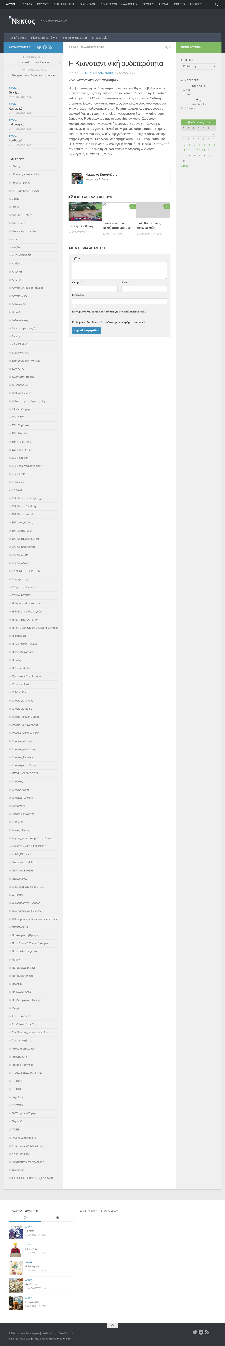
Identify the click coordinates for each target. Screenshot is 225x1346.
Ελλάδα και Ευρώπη (24, 506)
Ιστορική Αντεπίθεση (24, 765)
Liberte (16, 206)
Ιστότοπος (78, 294)
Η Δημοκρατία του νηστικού (27, 603)
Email (125, 282)
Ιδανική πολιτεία (21, 684)
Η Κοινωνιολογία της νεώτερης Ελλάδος (35, 627)
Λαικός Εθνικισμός (22, 830)
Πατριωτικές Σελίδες (23, 967)
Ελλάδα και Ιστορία (23, 514)
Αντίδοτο (17, 263)
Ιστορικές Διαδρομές (24, 749)
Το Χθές (14, 92)
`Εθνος (16, 166)
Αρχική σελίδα (17, 37)
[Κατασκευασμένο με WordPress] (32, 1339)
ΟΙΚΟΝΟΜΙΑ (88, 4)
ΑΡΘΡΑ (11, 4)
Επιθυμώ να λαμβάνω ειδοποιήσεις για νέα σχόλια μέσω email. (109, 311)
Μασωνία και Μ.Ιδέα (23, 862)
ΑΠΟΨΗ (164, 4)
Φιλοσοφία (18, 1170)
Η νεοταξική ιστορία (23, 652)
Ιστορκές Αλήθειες (22, 797)
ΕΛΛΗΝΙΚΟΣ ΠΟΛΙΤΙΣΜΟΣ (28, 571)
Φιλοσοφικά (17, 124)
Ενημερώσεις (20, 579)
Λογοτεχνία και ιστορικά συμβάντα (32, 838)
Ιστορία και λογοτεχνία (25, 724)
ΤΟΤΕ (15, 1129)
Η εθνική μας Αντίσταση (25, 619)
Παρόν (16, 959)
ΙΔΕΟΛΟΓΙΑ (19, 692)
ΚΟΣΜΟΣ (43, 4)
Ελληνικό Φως (20, 563)
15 (208, 144)
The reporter (19, 223)
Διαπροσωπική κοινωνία (26, 360)
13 (198, 144)
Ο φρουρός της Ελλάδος (26, 903)
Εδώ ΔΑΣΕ (18, 417)
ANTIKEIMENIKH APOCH (25, 190)
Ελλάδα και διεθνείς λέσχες (27, 498)
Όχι (188, 94)
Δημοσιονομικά (21, 352)
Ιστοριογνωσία (20, 789)
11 (188, 144)
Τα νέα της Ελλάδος (23, 1048)
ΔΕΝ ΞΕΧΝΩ (19, 344)
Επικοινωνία (99, 37)
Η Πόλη (16, 660)
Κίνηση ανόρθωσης (81, 226)
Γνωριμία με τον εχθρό (25, 328)
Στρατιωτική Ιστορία (23, 1040)
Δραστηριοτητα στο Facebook (99, 1210)
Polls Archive (188, 108)
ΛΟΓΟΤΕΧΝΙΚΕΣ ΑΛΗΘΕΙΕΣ (119, 4)
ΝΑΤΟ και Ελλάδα (22, 870)
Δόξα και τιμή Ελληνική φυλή (28, 401)
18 (188, 150)
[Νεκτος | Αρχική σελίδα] (22, 21)
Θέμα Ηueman (64, 1338)
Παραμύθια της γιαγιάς (25, 951)
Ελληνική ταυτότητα (23, 546)
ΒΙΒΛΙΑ (16, 312)
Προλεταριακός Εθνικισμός (27, 1000)
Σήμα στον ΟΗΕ (21, 1016)
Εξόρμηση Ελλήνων (23, 587)
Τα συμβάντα (19, 1056)
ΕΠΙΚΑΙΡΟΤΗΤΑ (64, 4)
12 (193, 144)
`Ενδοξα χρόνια (21, 182)
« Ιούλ (184, 166)
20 (198, 150)
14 (203, 144)
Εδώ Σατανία (19, 433)
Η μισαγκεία (19, 635)
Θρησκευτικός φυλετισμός (27, 676)
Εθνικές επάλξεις (22, 449)
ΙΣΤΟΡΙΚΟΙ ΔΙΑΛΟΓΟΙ (25, 773)
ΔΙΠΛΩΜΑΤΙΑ (20, 385)
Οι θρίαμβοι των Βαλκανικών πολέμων (34, 919)
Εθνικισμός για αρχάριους (27, 465)
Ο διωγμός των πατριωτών (27, 886)
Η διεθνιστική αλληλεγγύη (26, 611)
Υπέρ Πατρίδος (21, 1153)
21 (203, 150)
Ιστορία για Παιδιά (22, 708)
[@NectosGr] (39, 47)
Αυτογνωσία (19, 304)
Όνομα (77, 282)
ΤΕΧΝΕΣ (148, 4)
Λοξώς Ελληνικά (21, 854)
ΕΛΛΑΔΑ (26, 4)
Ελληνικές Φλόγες (22, 522)
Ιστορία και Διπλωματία (25, 716)
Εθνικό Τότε (18, 474)
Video (15, 239)
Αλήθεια (16, 247)
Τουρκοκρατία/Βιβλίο (24, 1137)
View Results (199, 104)
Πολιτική (17, 983)
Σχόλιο (77, 258)
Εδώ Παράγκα (20, 425)
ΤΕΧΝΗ (16, 1089)
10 (183, 144)
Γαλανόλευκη (20, 320)
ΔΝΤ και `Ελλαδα (21, 393)
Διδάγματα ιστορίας (23, 376)
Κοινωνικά (15, 108)
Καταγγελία (18, 805)
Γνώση (16, 336)
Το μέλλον (18, 1097)
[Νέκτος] (45, 47)
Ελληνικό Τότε (92, 47)
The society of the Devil (24, 231)
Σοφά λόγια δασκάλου (24, 1024)
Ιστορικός (17, 781)
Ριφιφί (15, 1008)
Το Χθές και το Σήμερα (24, 1113)
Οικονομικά (32, 1302)
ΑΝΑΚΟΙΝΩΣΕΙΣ (21, 255)
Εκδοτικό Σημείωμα (75, 37)
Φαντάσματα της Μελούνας (28, 1162)
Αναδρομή (15, 140)
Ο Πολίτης (18, 894)
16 (213, 144)
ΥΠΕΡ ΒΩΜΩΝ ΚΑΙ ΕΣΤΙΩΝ (28, 1145)
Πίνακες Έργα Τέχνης (44, 37)
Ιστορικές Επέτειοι (22, 757)
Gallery (15, 198)
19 (193, 150)
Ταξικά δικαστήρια (22, 1064)
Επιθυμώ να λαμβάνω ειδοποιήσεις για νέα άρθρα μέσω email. (108, 322)
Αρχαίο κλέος (19, 296)
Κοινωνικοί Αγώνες (23, 814)
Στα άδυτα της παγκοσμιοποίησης (31, 1032)
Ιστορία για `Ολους (22, 700)
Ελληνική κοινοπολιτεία (25, 538)
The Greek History (22, 215)
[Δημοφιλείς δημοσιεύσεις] (57, 1218)
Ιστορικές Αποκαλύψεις (25, 733)
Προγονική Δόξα (21, 992)
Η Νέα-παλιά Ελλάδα (24, 644)
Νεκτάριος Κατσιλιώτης (98, 72)
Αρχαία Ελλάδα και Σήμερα (28, 287)
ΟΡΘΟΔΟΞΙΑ (20, 927)
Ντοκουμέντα (19, 878)
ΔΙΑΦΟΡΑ (18, 368)
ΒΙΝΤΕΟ (179, 4)
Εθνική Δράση (20, 457)
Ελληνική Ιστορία (22, 530)
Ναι (188, 89)
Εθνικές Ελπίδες (21, 441)
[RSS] (50, 47)
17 (183, 150)
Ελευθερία (18, 482)
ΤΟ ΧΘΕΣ (196, 4)
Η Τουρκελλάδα (21, 668)
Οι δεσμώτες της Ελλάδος (26, 911)
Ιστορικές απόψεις (22, 741)
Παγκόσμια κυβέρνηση (25, 935)
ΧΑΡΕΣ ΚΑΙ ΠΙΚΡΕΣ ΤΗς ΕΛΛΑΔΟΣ (33, 1178)
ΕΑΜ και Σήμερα (21, 409)
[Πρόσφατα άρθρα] (25, 1218)
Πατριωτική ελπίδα (23, 975)
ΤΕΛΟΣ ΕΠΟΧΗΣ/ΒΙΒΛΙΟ (27, 1073)
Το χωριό (17, 1121)
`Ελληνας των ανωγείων (26, 174)
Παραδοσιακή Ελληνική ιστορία (30, 943)
